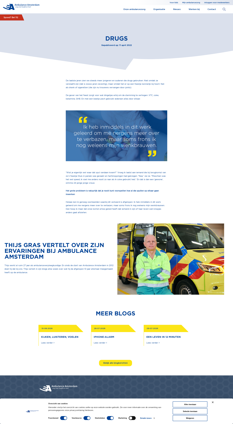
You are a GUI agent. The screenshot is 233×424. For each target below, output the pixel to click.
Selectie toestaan (190, 411)
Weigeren (190, 418)
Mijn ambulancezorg (191, 3)
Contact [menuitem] (212, 9)
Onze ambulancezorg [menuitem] (134, 9)
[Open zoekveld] (224, 9)
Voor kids (174, 3)
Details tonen (145, 418)
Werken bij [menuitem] (194, 9)
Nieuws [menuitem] (177, 9)
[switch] (86, 418)
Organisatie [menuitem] (159, 9)
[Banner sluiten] (213, 402)
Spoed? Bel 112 (11, 17)
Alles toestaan (190, 404)
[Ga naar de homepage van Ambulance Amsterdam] (21, 7)
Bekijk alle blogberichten (115, 363)
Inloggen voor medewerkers (216, 3)
